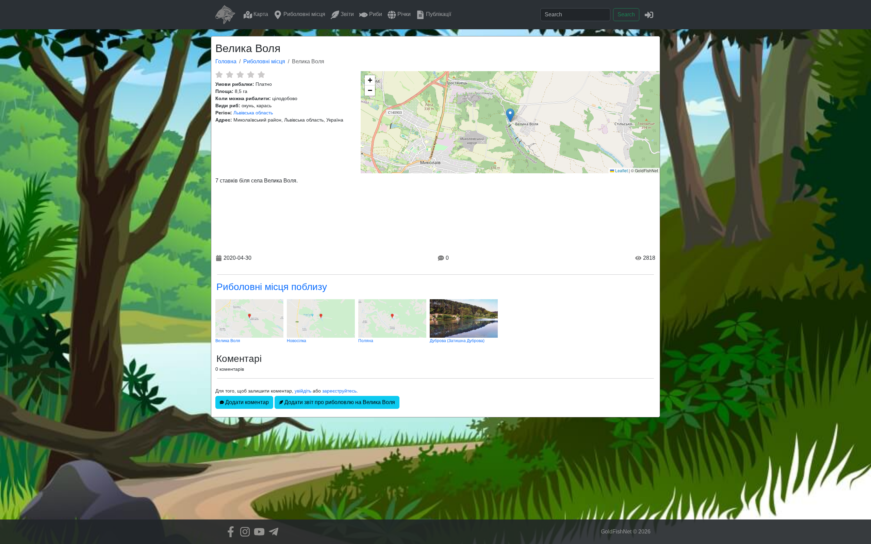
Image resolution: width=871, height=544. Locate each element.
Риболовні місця (303, 14)
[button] (510, 115)
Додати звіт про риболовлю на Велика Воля (339, 402)
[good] (250, 74)
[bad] (219, 74)
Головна (225, 61)
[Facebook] (229, 531)
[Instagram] (243, 531)
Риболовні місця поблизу (271, 287)
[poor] (229, 74)
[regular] (240, 74)
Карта (260, 14)
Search (626, 14)
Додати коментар (246, 402)
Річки (403, 14)
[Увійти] (649, 14)
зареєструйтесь (339, 391)
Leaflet (621, 170)
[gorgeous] (261, 74)
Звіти (346, 14)
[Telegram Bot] (272, 531)
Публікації (438, 14)
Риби (375, 14)
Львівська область (253, 112)
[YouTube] (257, 531)
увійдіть (303, 391)
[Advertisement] (435, 471)
